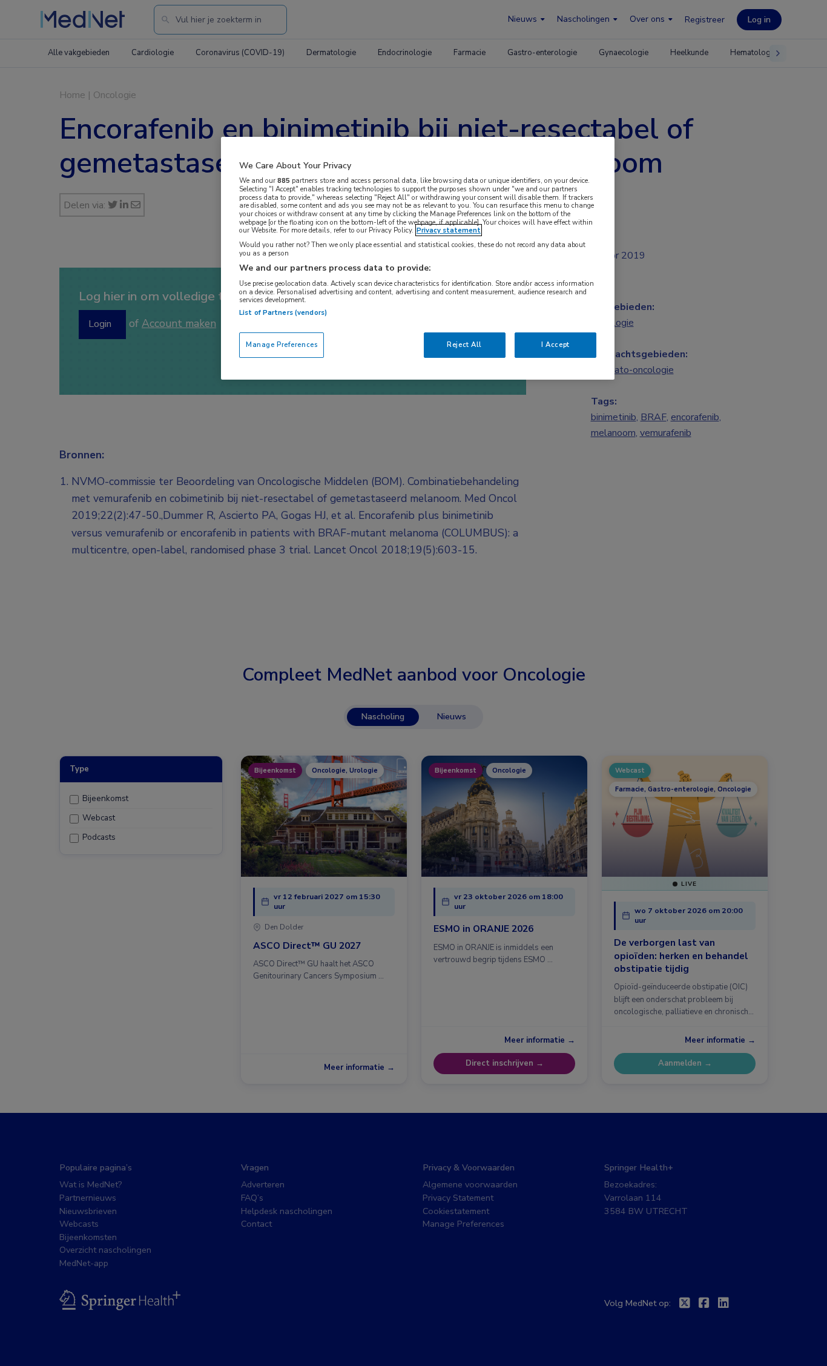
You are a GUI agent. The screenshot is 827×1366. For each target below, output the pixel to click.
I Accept (555, 344)
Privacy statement (449, 230)
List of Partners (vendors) (283, 312)
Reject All (464, 344)
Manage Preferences (281, 344)
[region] (417, 258)
